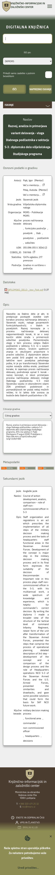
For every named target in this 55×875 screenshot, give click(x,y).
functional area (33, 718)
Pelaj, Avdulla (30, 189)
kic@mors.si (28, 806)
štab (38, 233)
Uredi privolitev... (28, 868)
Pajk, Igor (28, 180)
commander (29, 723)
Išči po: (27, 52)
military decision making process (36, 712)
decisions (28, 740)
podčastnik (43, 238)
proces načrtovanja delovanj (33, 222)
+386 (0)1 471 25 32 (29, 803)
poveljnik (28, 233)
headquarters (32, 736)
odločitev (30, 242)
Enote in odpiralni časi (30, 817)
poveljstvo (28, 238)
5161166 (27, 252)
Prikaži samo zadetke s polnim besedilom (19, 75)
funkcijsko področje (35, 228)
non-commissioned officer (33, 729)
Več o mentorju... (32, 185)
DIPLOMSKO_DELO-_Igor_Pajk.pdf (25, 289)
